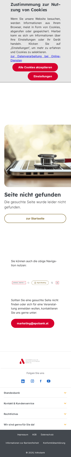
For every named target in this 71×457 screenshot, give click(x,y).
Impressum (22, 434)
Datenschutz (47, 434)
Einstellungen (43, 76)
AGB (34, 434)
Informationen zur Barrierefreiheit (22, 443)
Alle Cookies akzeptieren (35, 67)
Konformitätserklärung (54, 443)
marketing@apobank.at (32, 323)
